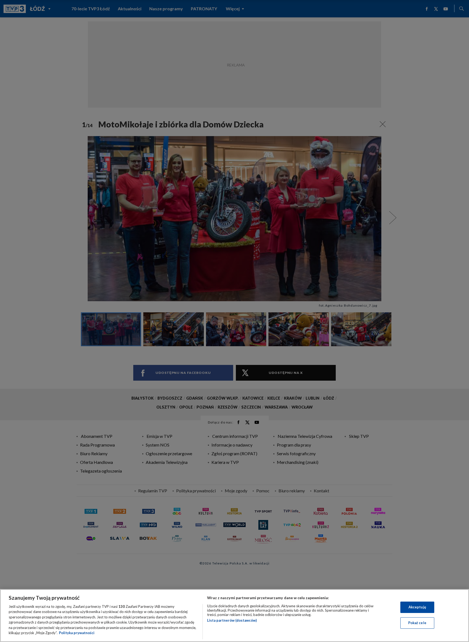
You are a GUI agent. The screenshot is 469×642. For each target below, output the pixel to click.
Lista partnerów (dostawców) (232, 620)
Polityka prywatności (76, 633)
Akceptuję (417, 607)
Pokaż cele (417, 623)
